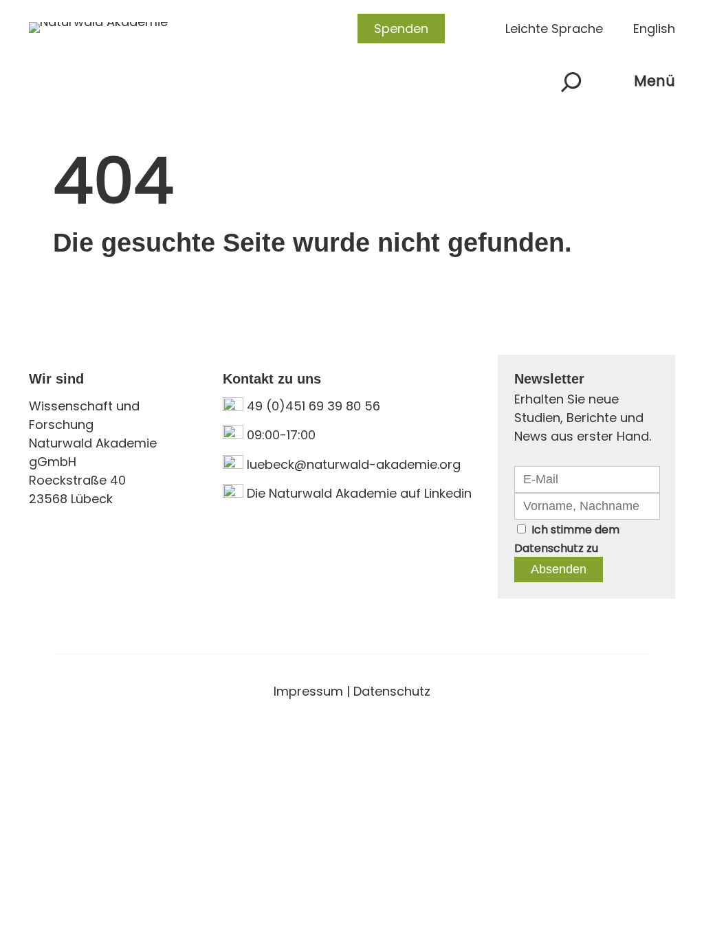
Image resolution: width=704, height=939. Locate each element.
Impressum (308, 691)
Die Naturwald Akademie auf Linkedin (359, 493)
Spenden (401, 28)
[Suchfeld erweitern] (571, 81)
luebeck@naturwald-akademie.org (354, 464)
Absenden (558, 569)
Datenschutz (549, 548)
